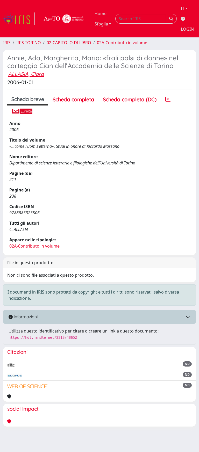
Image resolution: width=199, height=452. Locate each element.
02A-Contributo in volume (122, 42)
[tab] (168, 99)
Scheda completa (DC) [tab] (130, 99)
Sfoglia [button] (101, 24)
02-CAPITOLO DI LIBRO (69, 42)
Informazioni (25, 316)
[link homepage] (19, 18)
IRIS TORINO (28, 42)
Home (100, 13)
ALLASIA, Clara (26, 74)
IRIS (7, 42)
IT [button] (182, 8)
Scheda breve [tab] (27, 99)
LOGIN (187, 29)
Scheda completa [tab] (73, 99)
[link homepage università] (64, 18)
